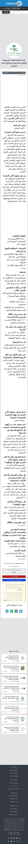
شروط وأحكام (13, 811)
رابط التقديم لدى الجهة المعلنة (13, 580)
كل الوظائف (14, 793)
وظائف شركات (14, 773)
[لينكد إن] (14, 842)
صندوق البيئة (15, 691)
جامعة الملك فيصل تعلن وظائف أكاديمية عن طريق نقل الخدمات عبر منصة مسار (11, 668)
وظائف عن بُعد (14, 776)
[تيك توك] (19, 838)
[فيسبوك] (17, 838)
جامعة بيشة (16, 722)
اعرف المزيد (19, 590)
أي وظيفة (15, 834)
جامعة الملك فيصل (14, 671)
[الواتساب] (19, 842)
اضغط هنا (22, 525)
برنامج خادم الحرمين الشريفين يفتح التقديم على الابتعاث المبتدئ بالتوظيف (11, 729)
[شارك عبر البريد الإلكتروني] (16, 611)
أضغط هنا (11, 566)
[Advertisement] (14, 28)
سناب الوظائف (14, 799)
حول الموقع (14, 805)
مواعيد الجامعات (13, 783)
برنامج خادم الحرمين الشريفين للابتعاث (13, 732)
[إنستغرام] (8, 838)
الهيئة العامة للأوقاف (14, 681)
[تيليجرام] (17, 842)
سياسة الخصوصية (14, 814)
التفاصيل (5, 600)
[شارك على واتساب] (11, 611)
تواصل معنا (14, 808)
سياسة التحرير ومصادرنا (14, 789)
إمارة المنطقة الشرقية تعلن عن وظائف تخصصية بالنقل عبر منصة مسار (10, 698)
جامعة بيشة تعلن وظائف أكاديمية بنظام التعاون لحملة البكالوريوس (11, 719)
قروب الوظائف (13, 802)
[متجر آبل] (11, 842)
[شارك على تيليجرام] (7, 611)
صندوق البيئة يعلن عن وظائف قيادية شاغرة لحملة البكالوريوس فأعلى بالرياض (11, 688)
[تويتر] (11, 838)
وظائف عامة (14, 780)
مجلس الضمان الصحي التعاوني (13, 711)
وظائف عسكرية (14, 770)
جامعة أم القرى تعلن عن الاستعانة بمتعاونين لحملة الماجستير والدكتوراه (12, 658)
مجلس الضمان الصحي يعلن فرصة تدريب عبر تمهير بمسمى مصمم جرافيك (11, 708)
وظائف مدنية (22, 72)
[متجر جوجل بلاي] (8, 842)
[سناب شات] (14, 838)
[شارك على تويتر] (20, 611)
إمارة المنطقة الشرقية (14, 701)
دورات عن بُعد (13, 786)
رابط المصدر (13, 576)
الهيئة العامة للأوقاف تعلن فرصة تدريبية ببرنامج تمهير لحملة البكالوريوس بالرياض (11, 678)
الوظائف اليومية (14, 796)
